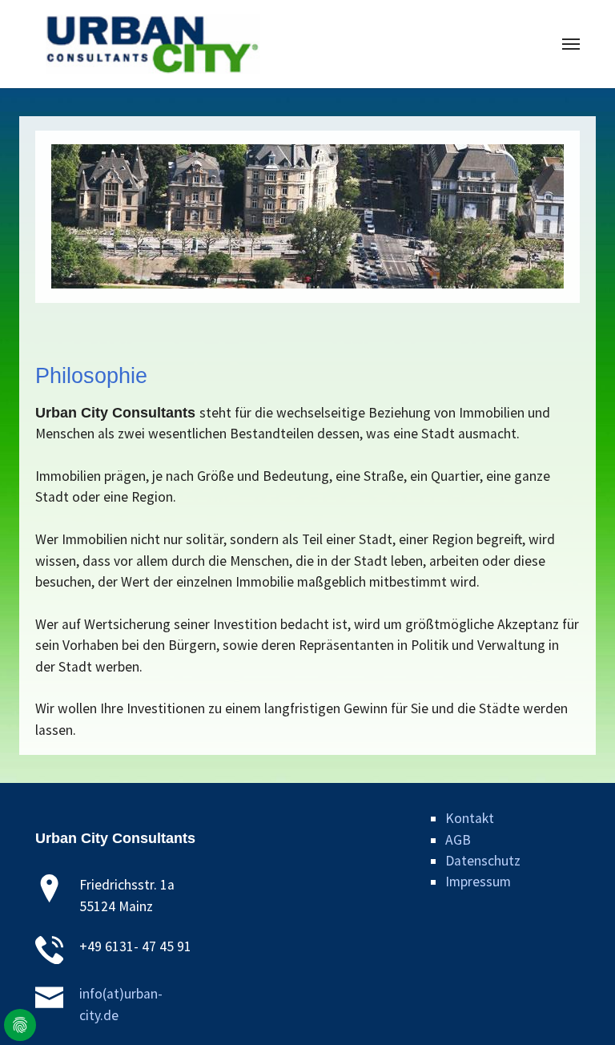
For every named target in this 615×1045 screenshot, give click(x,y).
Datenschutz (483, 860)
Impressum (478, 881)
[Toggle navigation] (571, 44)
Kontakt (469, 818)
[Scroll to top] (578, 1007)
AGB (458, 840)
